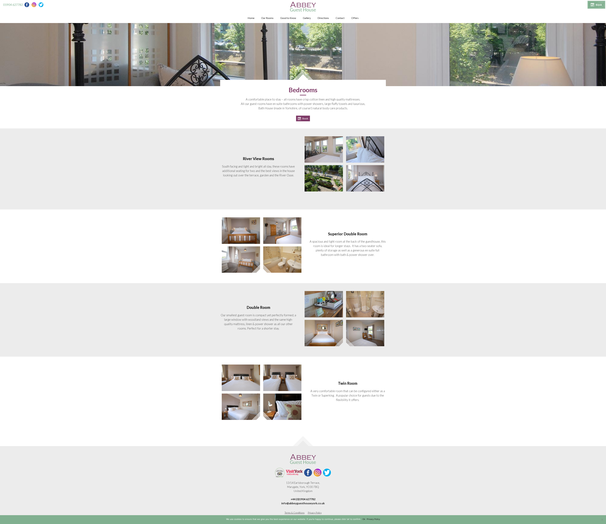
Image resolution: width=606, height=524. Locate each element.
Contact (340, 17)
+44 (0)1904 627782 (303, 499)
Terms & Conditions (295, 512)
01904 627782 (13, 4)
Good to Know (288, 17)
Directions (323, 17)
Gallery (307, 17)
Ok (363, 519)
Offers (355, 17)
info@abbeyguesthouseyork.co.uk (303, 503)
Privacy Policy (315, 512)
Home (251, 17)
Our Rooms (267, 17)
